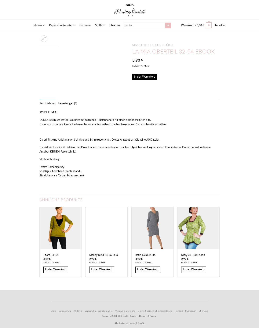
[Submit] (168, 25)
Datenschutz (65, 311)
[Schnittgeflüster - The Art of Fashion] (130, 10)
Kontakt (179, 311)
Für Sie (169, 45)
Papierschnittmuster (60, 25)
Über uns (114, 25)
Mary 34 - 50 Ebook (193, 255)
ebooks (38, 25)
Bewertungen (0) (67, 103)
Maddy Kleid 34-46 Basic (104, 255)
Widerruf (78, 311)
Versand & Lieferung (125, 311)
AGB (53, 311)
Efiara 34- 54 (51, 255)
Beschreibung (47, 103)
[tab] (47, 104)
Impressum (190, 311)
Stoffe (98, 25)
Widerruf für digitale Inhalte (98, 311)
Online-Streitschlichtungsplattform (155, 311)
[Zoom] (44, 38)
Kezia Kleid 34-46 (145, 255)
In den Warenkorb (144, 77)
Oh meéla (85, 25)
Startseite (139, 45)
